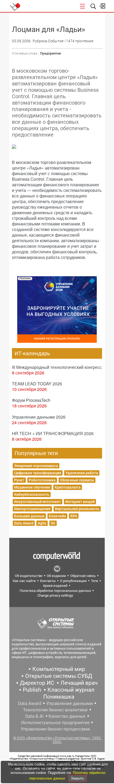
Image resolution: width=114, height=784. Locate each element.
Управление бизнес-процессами (55, 729)
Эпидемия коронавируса (36, 466)
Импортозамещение (32, 509)
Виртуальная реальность (77, 509)
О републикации (73, 581)
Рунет (19, 480)
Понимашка (58, 697)
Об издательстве (28, 576)
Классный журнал (70, 690)
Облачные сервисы (77, 480)
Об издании (56, 576)
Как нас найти (24, 581)
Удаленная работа (81, 473)
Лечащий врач (79, 683)
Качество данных (67, 716)
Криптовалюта (68, 487)
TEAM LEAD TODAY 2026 (37, 384)
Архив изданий (55, 586)
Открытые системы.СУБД (58, 676)
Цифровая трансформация (37, 473)
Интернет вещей (80, 502)
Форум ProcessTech (31, 400)
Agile (42, 523)
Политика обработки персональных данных (55, 591)
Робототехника (42, 480)
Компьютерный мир (58, 669)
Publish (32, 690)
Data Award (23, 523)
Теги (94, 581)
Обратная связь (83, 576)
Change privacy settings (55, 595)
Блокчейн (57, 516)
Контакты (48, 581)
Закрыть (77, 778)
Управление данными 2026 (38, 417)
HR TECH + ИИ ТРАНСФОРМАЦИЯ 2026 (53, 433)
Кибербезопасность (31, 494)
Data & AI (34, 716)
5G (53, 523)
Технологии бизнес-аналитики (55, 709)
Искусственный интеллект (37, 502)
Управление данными (69, 703)
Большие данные (29, 516)
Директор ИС (37, 683)
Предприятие (50, 53)
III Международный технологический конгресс (57, 367)
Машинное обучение (32, 487)
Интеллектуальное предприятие (55, 722)
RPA (73, 516)
